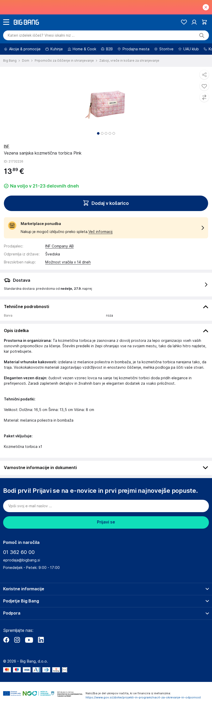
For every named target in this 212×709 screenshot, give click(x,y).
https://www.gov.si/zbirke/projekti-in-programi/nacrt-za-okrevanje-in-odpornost (143, 697)
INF (6, 146)
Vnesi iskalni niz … (41, 35)
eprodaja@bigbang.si (21, 560)
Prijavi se (106, 522)
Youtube (29, 640)
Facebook (6, 640)
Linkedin (41, 640)
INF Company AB (59, 246)
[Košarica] (204, 22)
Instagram (17, 640)
